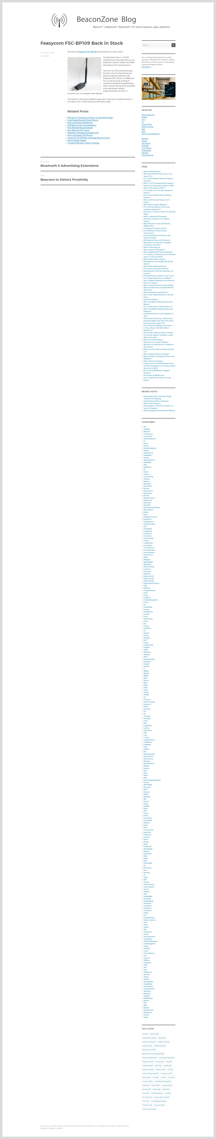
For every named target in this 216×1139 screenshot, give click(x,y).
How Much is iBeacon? (151, 299)
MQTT (146, 789)
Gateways (147, 638)
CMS (145, 526)
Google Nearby (148, 645)
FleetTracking (148, 619)
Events (146, 595)
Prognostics (147, 835)
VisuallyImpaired (149, 989)
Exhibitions (147, 597)
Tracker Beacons (149, 953)
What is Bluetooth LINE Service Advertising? (158, 252)
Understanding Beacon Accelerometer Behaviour (159, 410)
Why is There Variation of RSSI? (154, 188)
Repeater (146, 851)
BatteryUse (147, 484)
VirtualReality (148, 984)
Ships (145, 894)
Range (146, 844)
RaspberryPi (148, 846)
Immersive (147, 699)
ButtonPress (148, 519)
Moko (145, 778)
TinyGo (146, 946)
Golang (146, 642)
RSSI (145, 861)
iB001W (146, 673)
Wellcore (146, 1000)
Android (146, 450)
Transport (147, 958)
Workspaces (148, 1012)
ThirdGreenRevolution (151, 941)
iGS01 (146, 688)
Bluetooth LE (148, 500)
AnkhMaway (148, 455)
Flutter (146, 621)
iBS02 (145, 685)
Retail (145, 856)
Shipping (146, 891)
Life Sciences (146, 143)
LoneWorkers (148, 742)
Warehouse (147, 991)
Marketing (145, 138)
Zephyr (146, 1017)
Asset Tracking (147, 124)
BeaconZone (148, 493)
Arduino (146, 472)
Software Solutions (150, 920)
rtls (145, 865)
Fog (145, 623)
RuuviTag (147, 872)
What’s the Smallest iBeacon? (153, 340)
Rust (145, 870)
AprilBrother (147, 467)
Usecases (147, 974)
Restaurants (147, 853)
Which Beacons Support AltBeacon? (155, 204)
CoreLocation (148, 545)
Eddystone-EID (148, 576)
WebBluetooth (148, 998)
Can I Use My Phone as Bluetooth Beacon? (158, 306)
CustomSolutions (149, 552)
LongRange (44, 56)
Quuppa (146, 842)
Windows (146, 1008)
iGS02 (146, 690)
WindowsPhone (149, 1010)
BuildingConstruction (150, 517)
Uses (143, 119)
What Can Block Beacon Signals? (155, 259)
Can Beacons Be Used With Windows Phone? (158, 363)
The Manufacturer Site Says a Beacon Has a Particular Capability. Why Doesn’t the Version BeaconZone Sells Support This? (158, 321)
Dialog (146, 557)
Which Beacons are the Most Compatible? (157, 242)
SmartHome (147, 908)
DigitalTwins (147, 564)
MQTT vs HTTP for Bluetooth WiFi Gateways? (159, 183)
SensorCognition (149, 887)
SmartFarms (148, 906)
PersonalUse (148, 818)
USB (145, 970)
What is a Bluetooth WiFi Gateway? (155, 216)
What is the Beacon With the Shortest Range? (159, 285)
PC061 (146, 816)
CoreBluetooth (148, 543)
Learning (146, 728)
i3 (144, 669)
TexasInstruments (149, 936)
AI (144, 441)
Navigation (147, 797)
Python (146, 839)
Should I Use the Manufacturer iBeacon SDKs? (159, 186)
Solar (145, 922)
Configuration (148, 531)
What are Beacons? (148, 115)
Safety (146, 877)
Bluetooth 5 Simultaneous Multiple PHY (83, 133)
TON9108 (147, 948)
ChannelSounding (149, 524)
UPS (145, 967)
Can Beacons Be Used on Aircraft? (155, 228)
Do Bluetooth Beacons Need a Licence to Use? (159, 276)
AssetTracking (148, 476)
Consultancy (148, 536)
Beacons (146, 488)
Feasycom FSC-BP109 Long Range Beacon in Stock (89, 138)
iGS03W (146, 695)
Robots (146, 858)
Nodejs (146, 804)
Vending (146, 979)
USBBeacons (148, 972)
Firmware (147, 614)
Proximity (147, 837)
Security (146, 882)
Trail (145, 955)
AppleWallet (147, 462)
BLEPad (146, 495)
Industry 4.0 (147, 704)
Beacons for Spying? (150, 283)
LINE (145, 733)
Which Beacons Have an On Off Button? (157, 240)
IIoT (145, 697)
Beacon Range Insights (77, 140)
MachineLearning (149, 754)
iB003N (146, 676)
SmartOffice (147, 910)
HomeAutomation (149, 659)
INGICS (146, 706)
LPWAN (146, 749)
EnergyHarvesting (149, 590)
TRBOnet (147, 960)
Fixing (145, 616)
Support (146, 927)
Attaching (147, 479)
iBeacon (146, 680)
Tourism (146, 951)
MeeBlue (146, 766)
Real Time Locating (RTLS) (150, 134)
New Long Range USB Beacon (80, 123)
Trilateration (147, 963)
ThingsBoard (148, 939)
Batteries (146, 481)
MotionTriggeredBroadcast (152, 780)
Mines (145, 773)
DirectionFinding (149, 567)
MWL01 (146, 794)
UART (145, 965)
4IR (145, 427)
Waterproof (147, 993)
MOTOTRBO (148, 785)
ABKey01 (147, 431)
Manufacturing (148, 759)
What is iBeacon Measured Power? (155, 266)
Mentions (147, 768)
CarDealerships (148, 522)
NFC (145, 799)
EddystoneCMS (149, 581)
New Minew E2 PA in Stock (78, 130)
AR (145, 469)
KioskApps (147, 718)
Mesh (143, 131)
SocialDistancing (149, 917)
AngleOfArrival (148, 453)
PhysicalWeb (148, 820)
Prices (146, 827)
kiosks (146, 721)
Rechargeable (148, 849)
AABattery (147, 429)
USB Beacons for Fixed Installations (82, 125)
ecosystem (147, 571)
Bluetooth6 (147, 505)
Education (145, 153)
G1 (144, 631)
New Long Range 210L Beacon (80, 135)
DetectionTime (148, 555)
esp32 (145, 593)
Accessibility (148, 436)
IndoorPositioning (149, 702)
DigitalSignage (148, 562)
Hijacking (147, 654)
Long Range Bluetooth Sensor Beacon (83, 120)
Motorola (146, 782)
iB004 (145, 678)
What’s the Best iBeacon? (152, 171)
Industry (144, 141)
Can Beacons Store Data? (152, 245)
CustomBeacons (149, 548)
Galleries (146, 633)
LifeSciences (148, 730)
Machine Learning (147, 127)
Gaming (146, 635)
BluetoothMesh (148, 510)
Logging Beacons (149, 740)
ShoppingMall (148, 896)
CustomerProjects (149, 550)
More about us (146, 67)
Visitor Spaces (146, 148)
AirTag (146, 443)
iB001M (146, 671)
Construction (148, 533)
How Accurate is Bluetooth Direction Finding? (158, 333)
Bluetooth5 (147, 503)
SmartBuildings (148, 901)
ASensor (146, 474)
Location (146, 737)
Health (146, 650)
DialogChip (147, 559)
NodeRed (147, 806)
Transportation (146, 150)
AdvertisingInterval (150, 439)
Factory (146, 602)
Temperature (148, 932)
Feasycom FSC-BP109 (87, 52)
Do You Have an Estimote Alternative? (156, 269)
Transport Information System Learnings (83, 143)
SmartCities (147, 903)
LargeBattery (148, 725)
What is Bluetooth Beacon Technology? (156, 354)
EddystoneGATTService (151, 583)
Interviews (147, 709)
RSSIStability (148, 863)
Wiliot (145, 1005)
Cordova (146, 540)
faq (145, 605)
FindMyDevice (148, 612)
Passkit (146, 813)
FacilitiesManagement (151, 600)
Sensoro (146, 889)
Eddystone (147, 574)
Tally (145, 929)
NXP (145, 811)
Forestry (146, 626)
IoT (143, 122)
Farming (146, 609)
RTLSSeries (147, 868)
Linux (145, 735)
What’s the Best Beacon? (152, 247)
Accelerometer (148, 434)
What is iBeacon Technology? (153, 361)
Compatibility (148, 529)
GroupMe (147, 647)
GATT (145, 640)
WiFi (145, 1003)
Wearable (147, 996)
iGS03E (146, 692)
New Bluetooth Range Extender (80, 128)
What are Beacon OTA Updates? (154, 250)
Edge (145, 586)
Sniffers (146, 913)
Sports (146, 925)
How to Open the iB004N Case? (154, 375)
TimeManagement (149, 944)
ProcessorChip (148, 830)
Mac (145, 752)
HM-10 (146, 657)
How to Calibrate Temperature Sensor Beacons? (159, 280)
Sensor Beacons (149, 884)
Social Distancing (147, 155)
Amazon (146, 446)
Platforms (147, 823)
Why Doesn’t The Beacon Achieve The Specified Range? (90, 118)
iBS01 (145, 683)
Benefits (144, 117)
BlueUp (146, 512)
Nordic (146, 808)
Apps (143, 129)
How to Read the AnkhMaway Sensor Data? (158, 325)
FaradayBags (148, 607)
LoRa (145, 747)
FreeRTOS (147, 628)
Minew (146, 775)
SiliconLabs (147, 899)
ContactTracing (148, 538)
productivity (147, 832)
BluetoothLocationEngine (152, 507)
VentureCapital (148, 982)
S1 (144, 875)
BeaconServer (148, 491)
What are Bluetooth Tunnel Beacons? (156, 292)
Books (146, 514)
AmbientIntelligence (150, 448)
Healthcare (147, 652)
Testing (146, 934)
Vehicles (146, 977)
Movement (147, 787)
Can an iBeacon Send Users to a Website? (157, 278)
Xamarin (146, 1015)
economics (147, 569)
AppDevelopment (149, 460)
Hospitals (147, 664)
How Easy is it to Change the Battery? (156, 342)
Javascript (147, 716)
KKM (145, 723)
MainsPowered (148, 756)
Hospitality (145, 146)
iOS (145, 711)
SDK (145, 880)
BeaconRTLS (148, 486)
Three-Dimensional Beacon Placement (156, 401)
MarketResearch (149, 763)
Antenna (146, 458)
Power (146, 825)
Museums (147, 792)
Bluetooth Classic (149, 498)
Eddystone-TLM (149, 578)
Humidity (146, 666)
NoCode (146, 801)
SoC (145, 915)
